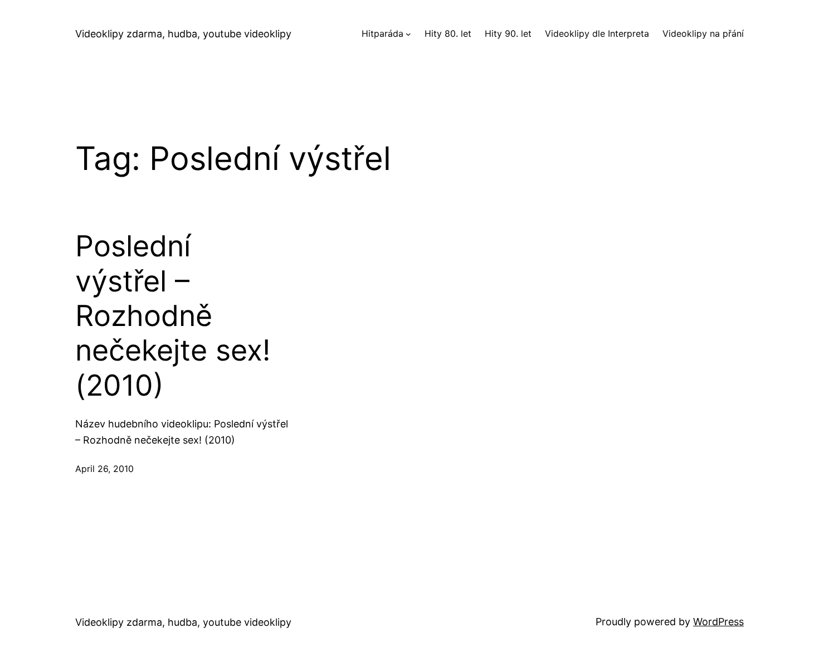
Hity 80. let (448, 33)
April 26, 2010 (104, 468)
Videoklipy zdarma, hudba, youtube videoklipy (183, 34)
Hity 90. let (508, 33)
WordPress (718, 621)
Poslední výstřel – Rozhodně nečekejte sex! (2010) (172, 316)
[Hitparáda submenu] (408, 34)
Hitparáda (382, 33)
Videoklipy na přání (703, 33)
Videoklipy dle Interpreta (597, 33)
